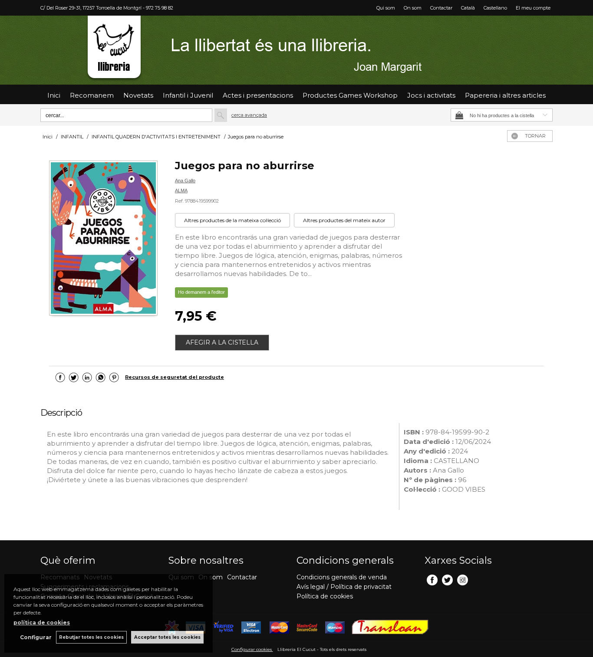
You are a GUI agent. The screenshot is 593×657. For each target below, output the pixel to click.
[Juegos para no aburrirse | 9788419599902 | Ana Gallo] (103, 239)
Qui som (385, 8)
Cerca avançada (249, 115)
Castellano (495, 8)
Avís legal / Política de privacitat (344, 587)
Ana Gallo (185, 180)
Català (468, 8)
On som (413, 8)
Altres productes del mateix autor (344, 220)
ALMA (181, 190)
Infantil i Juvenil (188, 95)
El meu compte (533, 8)
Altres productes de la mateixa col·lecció (232, 220)
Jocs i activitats (431, 95)
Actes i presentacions (258, 95)
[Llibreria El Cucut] (296, 50)
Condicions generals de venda (341, 577)
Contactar (441, 8)
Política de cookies (324, 596)
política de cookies (41, 622)
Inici (53, 95)
